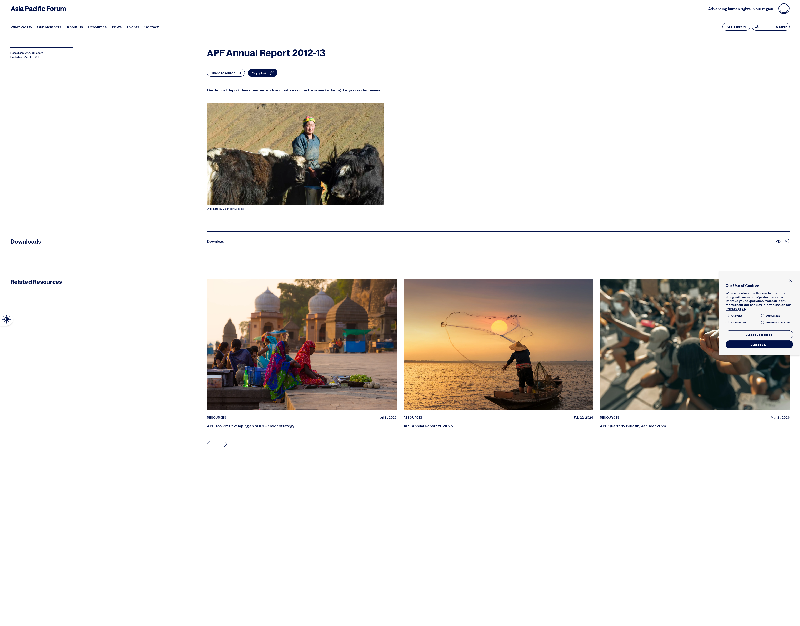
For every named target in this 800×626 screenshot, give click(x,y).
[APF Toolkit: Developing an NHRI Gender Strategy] (301, 344)
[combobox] (226, 73)
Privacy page (735, 308)
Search (781, 27)
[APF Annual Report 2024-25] (498, 344)
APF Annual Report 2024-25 (428, 425)
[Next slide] (224, 443)
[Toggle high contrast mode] (6, 319)
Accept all (759, 344)
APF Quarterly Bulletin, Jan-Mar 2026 (633, 425)
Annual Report (34, 53)
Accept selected (759, 334)
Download (215, 241)
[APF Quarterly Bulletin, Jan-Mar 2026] (695, 344)
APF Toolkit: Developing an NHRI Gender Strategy (250, 425)
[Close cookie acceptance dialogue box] (790, 280)
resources (216, 417)
